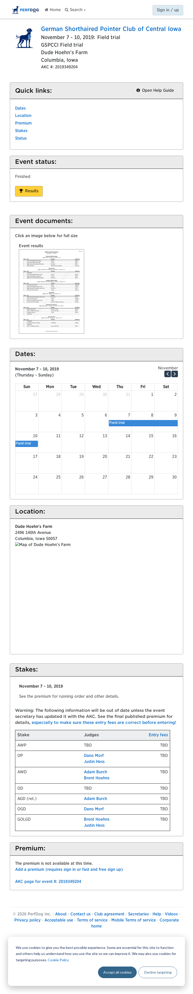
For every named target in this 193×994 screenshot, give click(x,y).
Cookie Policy (58, 960)
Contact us (80, 914)
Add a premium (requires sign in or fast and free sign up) (69, 870)
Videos (171, 914)
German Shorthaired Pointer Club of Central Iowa (111, 29)
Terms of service (92, 920)
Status (21, 139)
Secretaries (138, 914)
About (61, 914)
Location (23, 116)
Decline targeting (158, 972)
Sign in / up (168, 10)
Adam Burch (95, 772)
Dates (20, 109)
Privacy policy (27, 920)
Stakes (21, 131)
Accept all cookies (117, 972)
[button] (75, 9)
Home (55, 10)
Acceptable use (58, 920)
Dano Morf (94, 756)
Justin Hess (94, 762)
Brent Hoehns (96, 778)
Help (157, 914)
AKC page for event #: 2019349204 (48, 882)
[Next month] (174, 374)
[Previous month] (167, 374)
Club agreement (109, 914)
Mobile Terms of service (133, 920)
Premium (23, 123)
